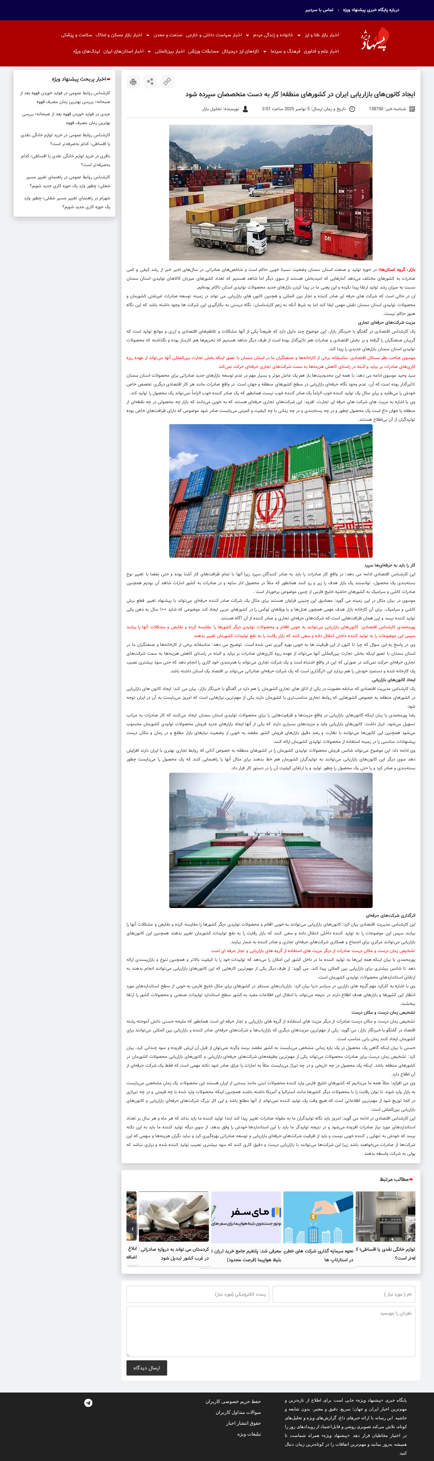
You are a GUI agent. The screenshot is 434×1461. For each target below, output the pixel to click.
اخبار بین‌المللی (169, 51)
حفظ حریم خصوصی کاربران (233, 1401)
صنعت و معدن (168, 35)
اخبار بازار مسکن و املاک (119, 35)
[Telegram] (88, 1402)
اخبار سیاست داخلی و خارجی (214, 35)
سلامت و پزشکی (76, 35)
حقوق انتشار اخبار (243, 1423)
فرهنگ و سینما (285, 51)
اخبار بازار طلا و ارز (322, 35)
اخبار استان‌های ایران (123, 51)
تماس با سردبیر (319, 10)
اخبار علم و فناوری (321, 51)
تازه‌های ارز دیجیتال (240, 51)
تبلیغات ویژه (249, 1434)
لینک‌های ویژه (86, 51)
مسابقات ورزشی (203, 51)
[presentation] (409, 1229)
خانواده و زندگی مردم (273, 35)
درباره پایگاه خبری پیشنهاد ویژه (371, 10)
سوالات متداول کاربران (238, 1412)
